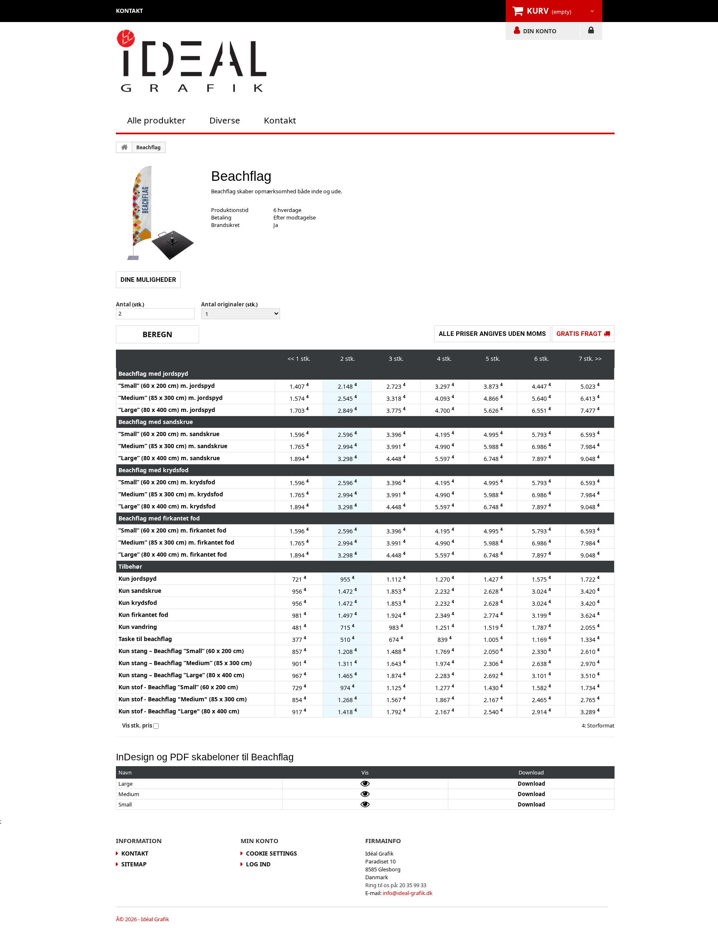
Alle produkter (156, 120)
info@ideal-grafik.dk (408, 893)
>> (598, 359)
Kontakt (280, 120)
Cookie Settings (271, 853)
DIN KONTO (539, 31)
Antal (123, 304)
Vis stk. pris (137, 725)
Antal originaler (222, 304)
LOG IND (591, 31)
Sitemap (134, 864)
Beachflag (148, 147)
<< (291, 359)
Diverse (224, 120)
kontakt (129, 11)
